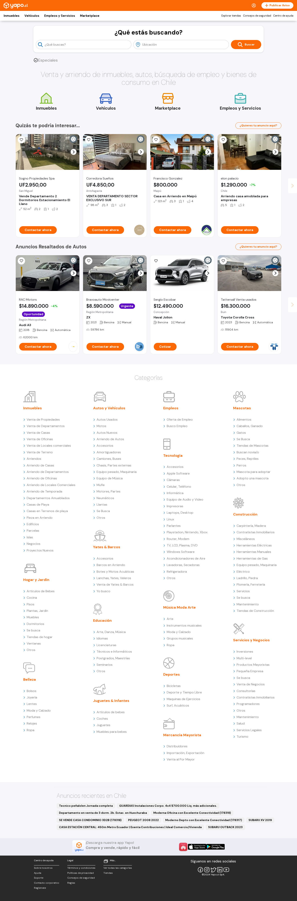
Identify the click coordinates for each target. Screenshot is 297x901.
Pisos (30, 604)
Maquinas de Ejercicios (183, 699)
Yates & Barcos (106, 547)
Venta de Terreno (40, 452)
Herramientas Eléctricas (254, 545)
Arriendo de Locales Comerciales (51, 485)
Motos (101, 426)
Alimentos (244, 419)
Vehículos (31, 16)
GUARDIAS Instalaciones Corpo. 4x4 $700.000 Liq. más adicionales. (168, 806)
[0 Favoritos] (156, 261)
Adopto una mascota (253, 478)
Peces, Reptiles (248, 459)
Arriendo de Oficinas (42, 478)
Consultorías (246, 691)
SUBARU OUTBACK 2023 (225, 827)
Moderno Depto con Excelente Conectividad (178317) (203, 820)
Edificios (33, 524)
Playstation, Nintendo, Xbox (187, 532)
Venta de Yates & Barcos (115, 584)
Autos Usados (107, 419)
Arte (170, 619)
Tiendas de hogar (40, 637)
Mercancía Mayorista (182, 735)
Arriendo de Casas (40, 465)
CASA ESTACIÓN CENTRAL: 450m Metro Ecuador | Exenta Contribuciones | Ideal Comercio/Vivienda (130, 827)
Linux (170, 519)
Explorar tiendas (231, 15)
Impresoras (175, 506)
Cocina (32, 597)
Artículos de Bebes (41, 591)
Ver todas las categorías (117, 867)
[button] (74, 152)
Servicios (243, 591)
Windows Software (181, 552)
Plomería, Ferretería (251, 584)
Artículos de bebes (111, 712)
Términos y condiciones (81, 867)
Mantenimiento (248, 604)
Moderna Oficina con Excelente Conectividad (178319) (192, 813)
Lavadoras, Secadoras (183, 565)
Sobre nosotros (43, 867)
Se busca (33, 630)
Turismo (242, 736)
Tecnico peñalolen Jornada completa (86, 806)
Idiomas (102, 638)
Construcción (245, 514)
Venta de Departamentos (46, 426)
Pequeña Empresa (250, 671)
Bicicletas (174, 686)
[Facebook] (200, 869)
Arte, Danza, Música (111, 632)
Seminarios (105, 665)
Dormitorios (35, 624)
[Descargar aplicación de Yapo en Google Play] (215, 847)
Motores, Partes (108, 491)
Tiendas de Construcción (255, 611)
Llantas (102, 504)
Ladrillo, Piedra (247, 578)
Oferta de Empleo (180, 419)
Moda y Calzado (39, 710)
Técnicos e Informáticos (114, 651)
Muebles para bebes (112, 732)
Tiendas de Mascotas (253, 445)
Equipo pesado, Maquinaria (117, 472)
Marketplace (89, 16)
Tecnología (173, 455)
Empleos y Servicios (59, 16)
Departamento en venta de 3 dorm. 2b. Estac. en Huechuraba (103, 813)
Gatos (241, 433)
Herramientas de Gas (252, 558)
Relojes (32, 723)
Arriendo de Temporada (44, 491)
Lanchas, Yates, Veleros (114, 578)
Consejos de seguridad (257, 15)
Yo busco (103, 591)
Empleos (170, 408)
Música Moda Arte (179, 607)
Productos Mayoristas (253, 665)
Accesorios (105, 445)
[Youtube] (226, 869)
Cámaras (173, 480)
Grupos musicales (180, 638)
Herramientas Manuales (254, 552)
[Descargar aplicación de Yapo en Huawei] (183, 847)
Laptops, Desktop (180, 512)
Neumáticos (105, 498)
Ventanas (34, 643)
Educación (102, 620)
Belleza (29, 679)
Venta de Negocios (251, 684)
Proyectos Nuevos (40, 550)
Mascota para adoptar (254, 472)
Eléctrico (243, 571)
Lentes (32, 704)
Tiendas (108, 873)
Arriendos (34, 459)
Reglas (71, 882)
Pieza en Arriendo (40, 518)
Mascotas (242, 408)
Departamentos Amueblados (48, 498)
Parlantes (174, 526)
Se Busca (103, 511)
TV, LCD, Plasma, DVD (182, 545)
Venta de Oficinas (40, 439)
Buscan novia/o (248, 452)
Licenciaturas (106, 645)
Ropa (30, 730)
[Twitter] (213, 869)
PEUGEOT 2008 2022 (143, 820)
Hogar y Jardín (36, 579)
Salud (241, 723)
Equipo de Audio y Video (185, 499)
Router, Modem (178, 539)
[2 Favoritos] (88, 139)
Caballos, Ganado (250, 426)
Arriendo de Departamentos (48, 472)
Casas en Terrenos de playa (47, 511)
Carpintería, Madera (251, 526)
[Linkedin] (220, 869)
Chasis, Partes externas (114, 465)
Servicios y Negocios (251, 640)
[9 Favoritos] (156, 139)
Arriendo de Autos (110, 439)
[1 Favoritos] (21, 139)
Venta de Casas (38, 433)
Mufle (101, 485)
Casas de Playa (38, 504)
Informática (175, 493)
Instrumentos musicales (184, 625)
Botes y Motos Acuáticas (115, 571)
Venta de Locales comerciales (49, 445)
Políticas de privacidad (80, 873)
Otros (31, 650)
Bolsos (31, 691)
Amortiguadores (109, 452)
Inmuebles (11, 16)
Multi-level (244, 658)
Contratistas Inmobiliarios (256, 532)
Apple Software (178, 473)
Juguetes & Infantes (111, 700)
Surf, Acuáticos (178, 705)
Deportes (171, 674)
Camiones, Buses (109, 459)
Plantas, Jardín (37, 611)
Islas (30, 537)
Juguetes (103, 725)
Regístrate (40, 887)
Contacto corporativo (46, 882)
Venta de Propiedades (43, 419)
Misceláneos (246, 539)
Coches (102, 718)
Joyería (32, 697)
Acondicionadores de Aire (186, 558)
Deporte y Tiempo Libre (184, 692)
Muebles (33, 617)
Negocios (33, 544)
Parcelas (33, 530)
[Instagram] (207, 869)
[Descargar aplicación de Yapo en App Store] (197, 847)
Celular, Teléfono (179, 486)
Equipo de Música (110, 478)
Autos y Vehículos (109, 408)
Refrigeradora (177, 571)
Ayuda (37, 873)
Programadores (248, 704)
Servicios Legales (249, 730)
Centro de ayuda (283, 15)
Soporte (38, 877)
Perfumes (33, 717)
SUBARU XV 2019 (260, 820)
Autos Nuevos (107, 433)
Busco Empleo (177, 426)
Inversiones (245, 651)
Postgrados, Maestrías (113, 658)
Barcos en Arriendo (111, 565)
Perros (241, 465)
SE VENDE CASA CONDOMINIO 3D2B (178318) (90, 820)
